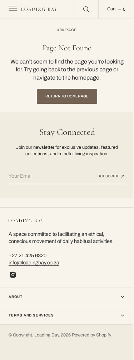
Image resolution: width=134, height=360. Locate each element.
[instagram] (13, 274)
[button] (12, 9)
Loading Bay (46, 335)
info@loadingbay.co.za (34, 262)
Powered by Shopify (91, 335)
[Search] (81, 9)
